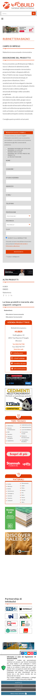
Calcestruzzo (10, 491)
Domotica (9, 434)
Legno (23, 485)
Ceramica (9, 498)
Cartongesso (10, 493)
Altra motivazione (14, 157)
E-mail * (9, 195)
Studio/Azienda (12, 177)
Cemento (9, 496)
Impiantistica (10, 440)
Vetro (23, 502)
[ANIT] (25, 616)
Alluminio (9, 486)
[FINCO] (25, 623)
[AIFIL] (25, 630)
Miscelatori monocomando (15, 314)
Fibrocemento (25, 483)
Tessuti (23, 499)
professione (11, 212)
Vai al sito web (18, 349)
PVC (23, 492)
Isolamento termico (26, 427)
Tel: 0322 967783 (19, 344)
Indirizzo (9, 186)
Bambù (9, 488)
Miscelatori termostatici (14, 317)
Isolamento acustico (26, 425)
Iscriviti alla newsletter (17, 238)
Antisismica (10, 425)
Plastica (23, 490)
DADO (5, 289)
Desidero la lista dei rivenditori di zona (15, 151)
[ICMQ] (11, 623)
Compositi (9, 500)
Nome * (8, 160)
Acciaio (9, 484)
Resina (23, 497)
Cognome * (10, 169)
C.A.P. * (8, 229)
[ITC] (11, 609)
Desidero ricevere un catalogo (19, 148)
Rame (23, 495)
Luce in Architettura (26, 429)
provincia (10, 221)
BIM (8, 432)
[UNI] (11, 616)
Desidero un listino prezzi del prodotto (19, 154)
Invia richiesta (18, 252)
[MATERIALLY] (25, 609)
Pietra (23, 488)
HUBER (18, 331)
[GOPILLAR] (11, 630)
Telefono (10, 203)
